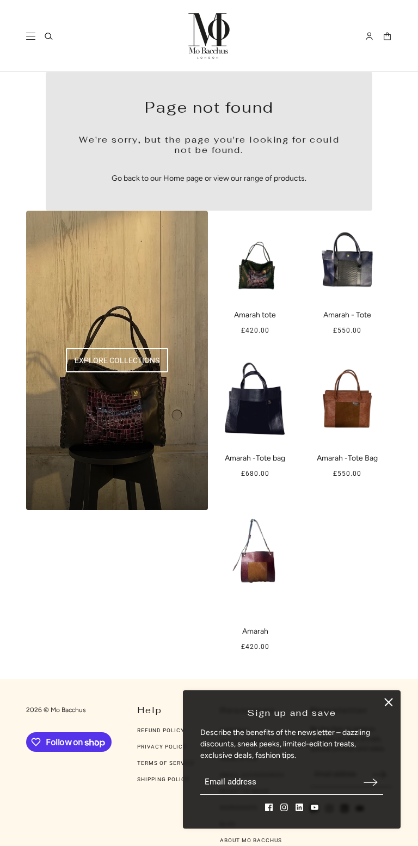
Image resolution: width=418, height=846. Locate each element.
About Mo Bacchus (251, 840)
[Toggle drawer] (30, 36)
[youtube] (315, 807)
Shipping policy (163, 779)
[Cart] (387, 36)
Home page (183, 178)
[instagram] (284, 807)
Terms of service (166, 763)
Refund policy (161, 730)
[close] (388, 702)
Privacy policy (162, 747)
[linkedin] (299, 807)
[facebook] (269, 807)
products (289, 178)
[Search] (48, 36)
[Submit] (370, 782)
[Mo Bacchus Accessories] (209, 36)
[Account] (369, 36)
